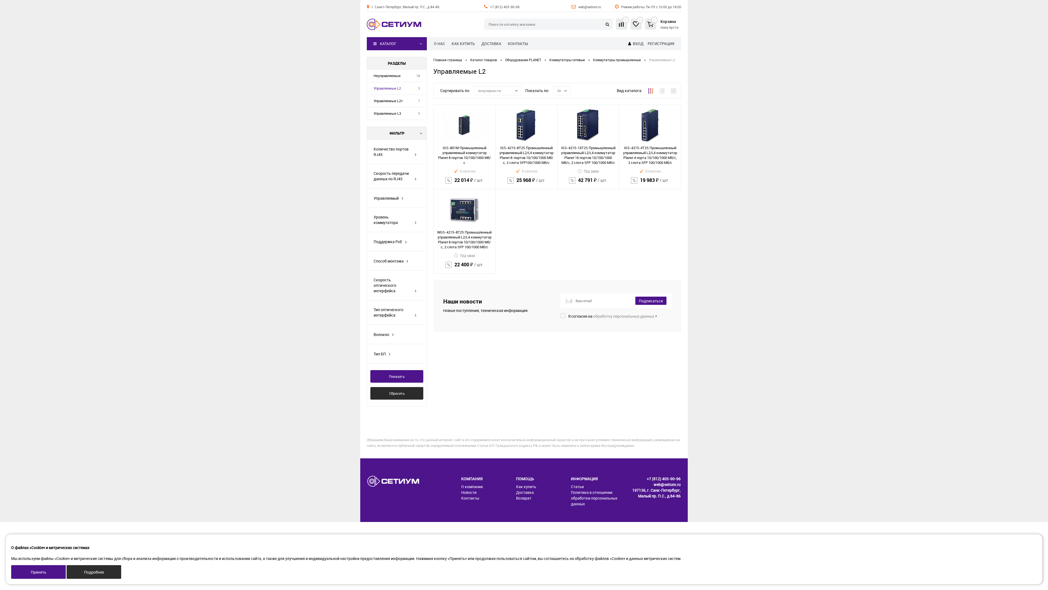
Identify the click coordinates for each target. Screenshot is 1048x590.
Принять (38, 572)
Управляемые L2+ (388, 100)
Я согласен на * (612, 316)
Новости (469, 492)
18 (418, 75)
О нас (439, 43)
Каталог (388, 43)
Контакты (518, 43)
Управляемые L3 (387, 113)
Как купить (463, 43)
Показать (397, 376)
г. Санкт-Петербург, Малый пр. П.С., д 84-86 (405, 7)
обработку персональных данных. (624, 316)
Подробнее (94, 572)
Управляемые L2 (387, 88)
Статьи (577, 486)
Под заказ (591, 171)
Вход (638, 43)
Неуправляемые (387, 75)
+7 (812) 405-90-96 (505, 7)
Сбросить (397, 393)
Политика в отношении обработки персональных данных (594, 498)
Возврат (523, 498)
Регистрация (661, 43)
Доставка (491, 43)
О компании (472, 486)
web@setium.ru (589, 7)
